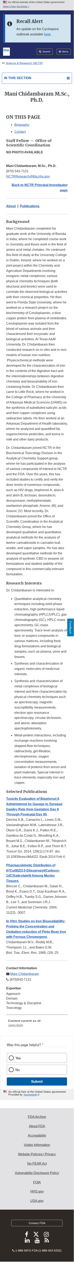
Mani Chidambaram (24, 974)
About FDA (37, 1126)
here (47, 34)
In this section (17, 78)
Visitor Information (37, 1145)
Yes (18, 1057)
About (11, 206)
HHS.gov (37, 1191)
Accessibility (37, 1135)
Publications (30, 206)
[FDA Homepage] (6, 51)
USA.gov (36, 1200)
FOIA (37, 1182)
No (17, 1069)
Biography (21, 124)
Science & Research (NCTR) (24, 63)
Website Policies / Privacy (37, 1154)
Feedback (70, 627)
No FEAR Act (37, 1163)
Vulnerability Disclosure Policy (37, 1173)
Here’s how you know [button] (15, 6)
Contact (20, 131)
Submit (37, 1081)
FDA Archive (37, 1117)
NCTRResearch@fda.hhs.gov (28, 176)
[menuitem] (37, 1024)
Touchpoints (30, 1094)
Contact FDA (37, 1223)
